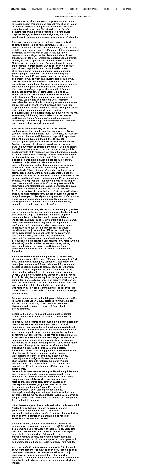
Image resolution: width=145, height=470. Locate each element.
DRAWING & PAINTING (55, 9)
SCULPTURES (37, 9)
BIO (116, 9)
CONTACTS (127, 9)
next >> (75, 13)
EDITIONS (74, 9)
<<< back (69, 13)
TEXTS (106, 9)
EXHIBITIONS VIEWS (90, 9)
